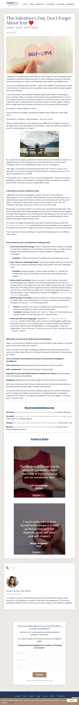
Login (38, 696)
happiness (19, 27)
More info (11, 702)
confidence (10, 27)
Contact (17, 696)
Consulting (50, 4)
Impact (31, 696)
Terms (45, 696)
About (25, 4)
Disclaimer (61, 696)
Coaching (60, 4)
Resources (40, 4)
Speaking (70, 4)
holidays (26, 27)
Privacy (52, 696)
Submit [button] (39, 674)
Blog (32, 4)
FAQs (24, 696)
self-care (34, 27)
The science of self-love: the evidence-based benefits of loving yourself (43, 416)
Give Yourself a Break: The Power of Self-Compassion (34, 427)
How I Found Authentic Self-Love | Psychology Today (35, 412)
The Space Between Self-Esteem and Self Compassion (35, 423)
